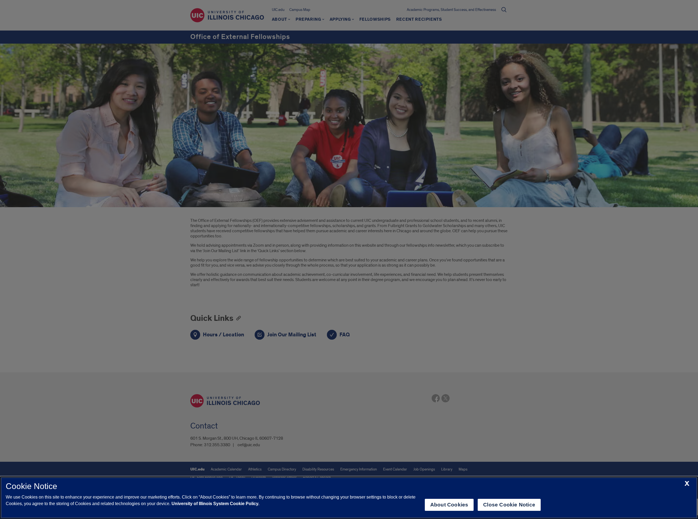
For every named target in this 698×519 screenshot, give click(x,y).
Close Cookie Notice (509, 505)
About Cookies (449, 505)
